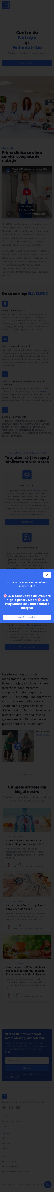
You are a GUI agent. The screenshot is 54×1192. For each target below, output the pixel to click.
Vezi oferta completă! (27, 617)
